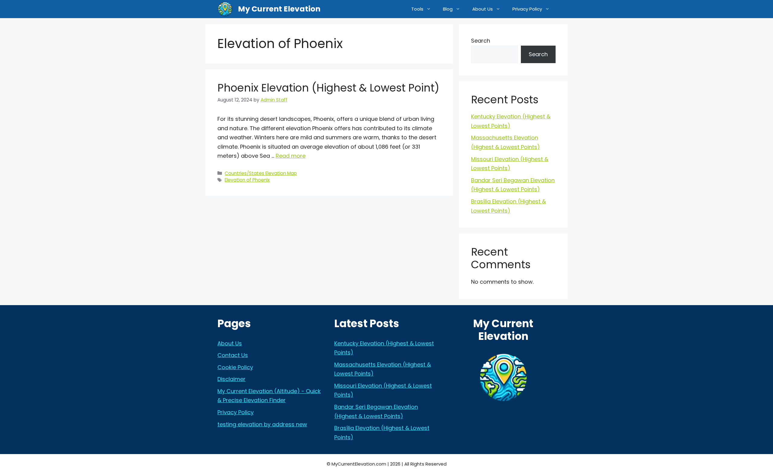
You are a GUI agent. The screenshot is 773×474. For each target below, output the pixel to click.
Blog (448, 9)
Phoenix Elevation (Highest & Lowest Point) (328, 87)
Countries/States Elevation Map (261, 173)
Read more (291, 156)
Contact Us (232, 355)
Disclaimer (231, 379)
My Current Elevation (279, 9)
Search (480, 40)
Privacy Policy (527, 9)
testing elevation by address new (262, 424)
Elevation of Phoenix (247, 180)
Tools (417, 9)
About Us (482, 9)
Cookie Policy (235, 367)
